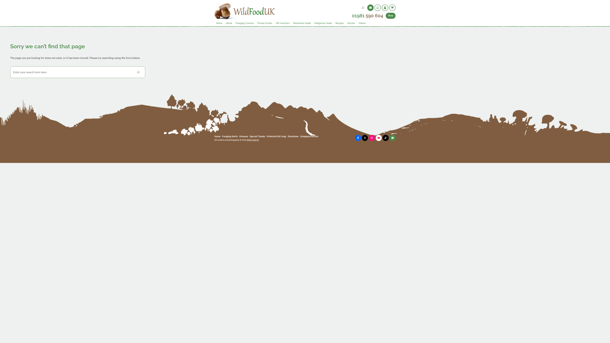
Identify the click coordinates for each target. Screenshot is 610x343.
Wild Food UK (253, 140)
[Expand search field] (362, 7)
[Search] (138, 72)
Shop (390, 15)
